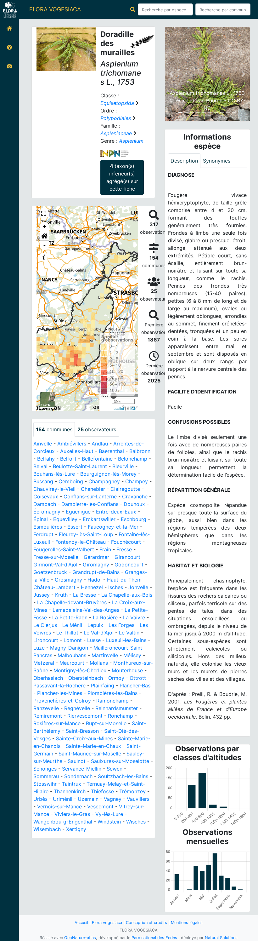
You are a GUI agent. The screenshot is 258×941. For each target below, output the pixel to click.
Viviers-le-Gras (72, 814)
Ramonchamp (112, 700)
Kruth (61, 595)
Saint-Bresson (82, 731)
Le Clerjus (45, 625)
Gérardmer (96, 557)
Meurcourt (71, 663)
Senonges (45, 769)
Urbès (40, 799)
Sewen (114, 769)
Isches (115, 587)
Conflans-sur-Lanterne (90, 496)
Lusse (94, 640)
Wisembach (47, 829)
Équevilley (65, 519)
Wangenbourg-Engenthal (62, 821)
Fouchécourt (126, 542)
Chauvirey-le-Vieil (54, 489)
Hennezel (92, 587)
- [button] (44, 245)
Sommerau (46, 776)
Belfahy (46, 459)
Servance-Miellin (81, 769)
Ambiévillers (71, 443)
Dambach (44, 504)
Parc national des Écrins (154, 937)
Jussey (41, 595)
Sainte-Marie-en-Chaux (93, 746)
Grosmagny (68, 580)
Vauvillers (138, 799)
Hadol (94, 580)
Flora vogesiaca (107, 922)
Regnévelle (77, 708)
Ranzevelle (46, 708)
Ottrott (138, 678)
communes (54, 429)
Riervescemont (85, 716)
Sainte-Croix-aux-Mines (84, 738)
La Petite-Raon (69, 617)
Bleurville (123, 466)
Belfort (68, 459)
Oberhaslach (48, 678)
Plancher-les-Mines (59, 693)
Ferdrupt (43, 534)
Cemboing (71, 481)
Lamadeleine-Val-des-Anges (86, 610)
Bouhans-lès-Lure (54, 474)
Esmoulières (47, 527)
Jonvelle (138, 587)
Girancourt (127, 557)
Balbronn (139, 451)
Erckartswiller (99, 519)
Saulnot (77, 761)
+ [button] (44, 226)
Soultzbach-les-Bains (123, 776)
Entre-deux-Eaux (116, 511)
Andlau (100, 443)
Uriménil (62, 799)
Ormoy (116, 678)
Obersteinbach (85, 678)
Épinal (40, 519)
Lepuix (95, 625)
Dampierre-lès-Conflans (89, 504)
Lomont (73, 640)
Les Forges (121, 625)
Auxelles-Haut (76, 451)
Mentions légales (187, 922)
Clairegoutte (125, 489)
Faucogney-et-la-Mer (113, 527)
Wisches (136, 821)
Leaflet (119, 408)
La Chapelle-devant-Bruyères (72, 602)
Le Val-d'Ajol (99, 632)
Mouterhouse (127, 670)
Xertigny (76, 829)
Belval (40, 466)
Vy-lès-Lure (109, 814)
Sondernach (78, 776)
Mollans (99, 663)
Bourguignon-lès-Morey (108, 474)
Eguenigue (78, 511)
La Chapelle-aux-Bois (126, 595)
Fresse (124, 549)
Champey (136, 481)
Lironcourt (45, 640)
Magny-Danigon (69, 648)
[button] (44, 236)
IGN (133, 408)
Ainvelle (42, 443)
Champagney (104, 481)
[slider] (113, 396)
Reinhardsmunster (116, 708)
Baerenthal (111, 451)
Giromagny (96, 564)
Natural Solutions (221, 937)
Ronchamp (120, 716)
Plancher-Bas (135, 685)
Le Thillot (67, 632)
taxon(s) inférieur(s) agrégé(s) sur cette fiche (122, 177)
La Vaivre (134, 617)
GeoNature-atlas (80, 937)
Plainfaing (102, 685)
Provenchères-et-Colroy (62, 700)
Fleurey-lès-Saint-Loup (86, 534)
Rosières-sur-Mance (57, 723)
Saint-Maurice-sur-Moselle (90, 753)
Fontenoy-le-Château (80, 542)
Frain (105, 549)
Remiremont (47, 716)
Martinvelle (105, 655)
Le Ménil (72, 625)
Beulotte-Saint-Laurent (80, 466)
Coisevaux (45, 496)
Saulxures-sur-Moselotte (120, 761)
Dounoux (134, 504)
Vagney (112, 799)
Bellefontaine (97, 459)
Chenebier (93, 489)
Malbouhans (72, 655)
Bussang (43, 481)
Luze (39, 648)
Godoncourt (129, 564)
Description (184, 161)
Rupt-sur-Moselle (106, 723)
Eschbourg (133, 519)
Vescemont (100, 806)
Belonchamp (132, 459)
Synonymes (216, 161)
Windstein (109, 821)
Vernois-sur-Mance (59, 806)
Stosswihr (45, 784)
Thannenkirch (70, 791)
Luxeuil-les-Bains (126, 640)
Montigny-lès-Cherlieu (79, 670)
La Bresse (84, 595)
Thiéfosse (102, 791)
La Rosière (105, 617)
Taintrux (71, 784)
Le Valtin (129, 632)
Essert (74, 527)
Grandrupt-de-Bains (96, 572)
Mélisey (132, 655)
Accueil (81, 922)
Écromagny (46, 511)
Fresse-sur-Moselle (55, 557)
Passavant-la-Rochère (59, 685)
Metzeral (43, 663)
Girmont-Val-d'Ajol (55, 564)
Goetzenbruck (50, 572)
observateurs (96, 429)
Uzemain (88, 799)
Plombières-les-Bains (112, 693)
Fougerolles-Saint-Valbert (63, 549)
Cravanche (135, 496)
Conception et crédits (146, 922)
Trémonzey (132, 791)
